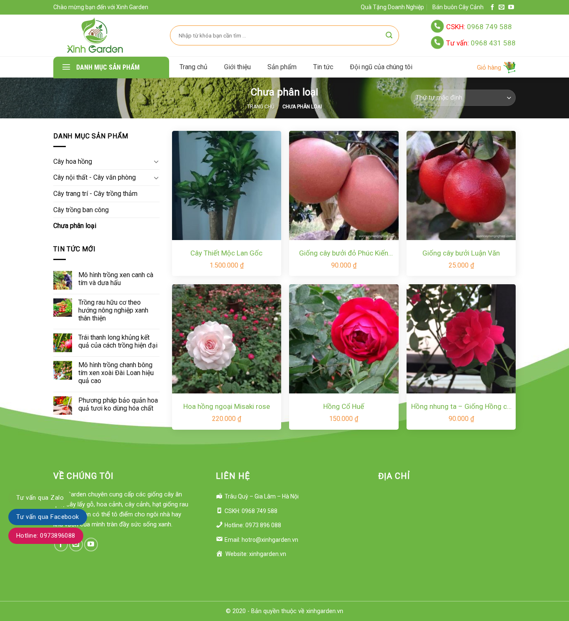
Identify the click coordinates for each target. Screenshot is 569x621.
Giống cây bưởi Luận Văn (461, 253)
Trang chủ (193, 67)
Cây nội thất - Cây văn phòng (94, 177)
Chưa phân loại (74, 226)
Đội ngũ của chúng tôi (381, 67)
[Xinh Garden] (95, 35)
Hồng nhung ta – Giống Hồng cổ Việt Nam (461, 407)
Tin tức (323, 67)
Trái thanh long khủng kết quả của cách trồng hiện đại (117, 341)
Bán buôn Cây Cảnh (458, 7)
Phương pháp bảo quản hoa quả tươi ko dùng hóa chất (118, 404)
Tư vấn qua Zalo (40, 497)
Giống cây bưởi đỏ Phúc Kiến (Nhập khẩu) (343, 253)
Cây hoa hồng (72, 161)
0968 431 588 (481, 43)
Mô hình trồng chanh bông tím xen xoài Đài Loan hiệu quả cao (116, 373)
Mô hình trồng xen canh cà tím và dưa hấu (115, 279)
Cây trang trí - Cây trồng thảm (95, 194)
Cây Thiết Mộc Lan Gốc (226, 253)
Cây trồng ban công (81, 210)
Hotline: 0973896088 (45, 535)
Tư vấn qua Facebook (47, 517)
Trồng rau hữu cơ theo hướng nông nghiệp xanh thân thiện (113, 310)
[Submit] (389, 35)
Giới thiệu (237, 67)
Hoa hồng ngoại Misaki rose (226, 406)
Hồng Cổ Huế (343, 406)
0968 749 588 (479, 27)
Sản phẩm (282, 67)
